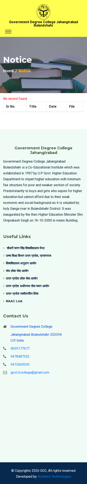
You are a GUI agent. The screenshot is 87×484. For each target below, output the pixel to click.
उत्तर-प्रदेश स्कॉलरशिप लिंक (22, 293)
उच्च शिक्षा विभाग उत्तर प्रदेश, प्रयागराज (28, 256)
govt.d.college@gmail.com (30, 372)
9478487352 (20, 356)
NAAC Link (14, 301)
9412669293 (20, 364)
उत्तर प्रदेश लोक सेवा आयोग (22, 278)
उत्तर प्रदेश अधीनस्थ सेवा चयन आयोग (27, 286)
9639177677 (20, 348)
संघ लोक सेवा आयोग (17, 271)
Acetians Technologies (54, 477)
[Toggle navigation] (8, 31)
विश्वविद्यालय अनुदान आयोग (21, 263)
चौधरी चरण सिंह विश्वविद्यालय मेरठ (25, 248)
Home (8, 71)
